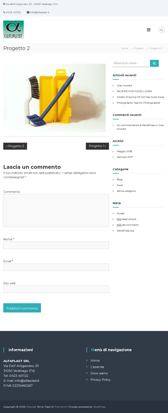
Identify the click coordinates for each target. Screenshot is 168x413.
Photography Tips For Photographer (138, 102)
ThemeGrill (60, 406)
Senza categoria (126, 190)
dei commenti (127, 224)
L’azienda (97, 367)
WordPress (99, 406)
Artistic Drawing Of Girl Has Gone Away (141, 96)
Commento (11, 192)
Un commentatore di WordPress (136, 125)
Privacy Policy (100, 380)
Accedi (120, 213)
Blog (119, 179)
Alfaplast (31, 406)
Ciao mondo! (124, 85)
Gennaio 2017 (125, 156)
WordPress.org (125, 230)
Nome (8, 239)
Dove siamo (99, 373)
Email (8, 261)
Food (120, 185)
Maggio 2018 (124, 151)
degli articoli (126, 219)
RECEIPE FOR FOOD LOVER (134, 91)
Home (95, 360)
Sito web (9, 283)
